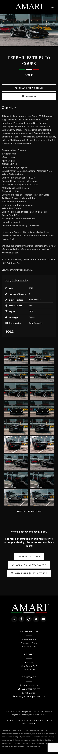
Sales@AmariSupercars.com (30, 696)
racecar (32, 723)
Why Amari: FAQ (29, 666)
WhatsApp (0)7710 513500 (30, 573)
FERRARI (30, 96)
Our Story (29, 662)
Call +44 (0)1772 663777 (30, 565)
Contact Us (47, 720)
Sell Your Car (29, 646)
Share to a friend (30, 88)
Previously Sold (29, 643)
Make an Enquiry (29, 556)
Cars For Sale (29, 639)
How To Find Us (30, 685)
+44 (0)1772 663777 (30, 689)
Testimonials (29, 669)
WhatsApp (30, 693)
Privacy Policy (32, 720)
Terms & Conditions (14, 720)
